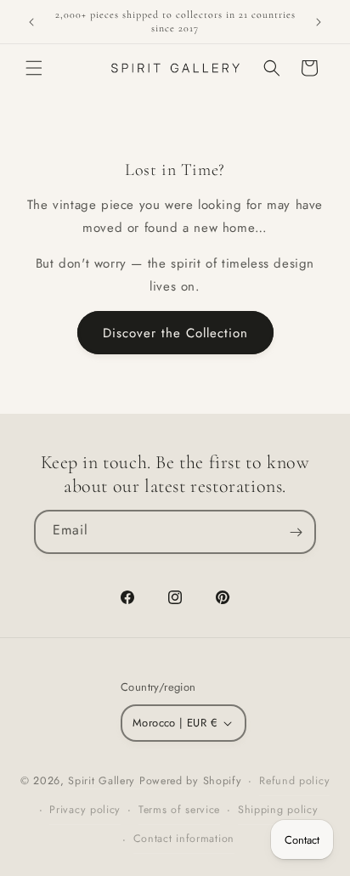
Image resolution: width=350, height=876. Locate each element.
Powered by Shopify (190, 780)
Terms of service (179, 809)
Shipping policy (278, 809)
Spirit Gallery (103, 780)
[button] (34, 68)
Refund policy (294, 780)
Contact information (183, 838)
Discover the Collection (175, 333)
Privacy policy (85, 809)
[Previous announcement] (31, 22)
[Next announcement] (318, 22)
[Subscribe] (295, 532)
